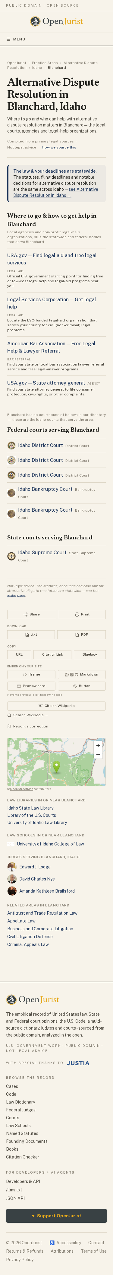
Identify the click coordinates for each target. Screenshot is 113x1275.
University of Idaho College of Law (50, 844)
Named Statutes (22, 1133)
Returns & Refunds (24, 1251)
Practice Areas (45, 63)
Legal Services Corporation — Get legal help (51, 303)
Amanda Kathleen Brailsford (47, 891)
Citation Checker (22, 1157)
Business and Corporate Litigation (40, 928)
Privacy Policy (19, 1259)
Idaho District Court (40, 445)
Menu (19, 39)
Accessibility (65, 1242)
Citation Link (52, 654)
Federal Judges (21, 1109)
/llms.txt (14, 1189)
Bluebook (90, 654)
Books (12, 1149)
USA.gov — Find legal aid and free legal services (52, 259)
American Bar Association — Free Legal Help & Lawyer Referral (51, 347)
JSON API (15, 1198)
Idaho (37, 68)
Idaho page (16, 595)
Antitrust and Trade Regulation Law (42, 913)
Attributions (62, 1251)
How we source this (59, 147)
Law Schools (18, 1125)
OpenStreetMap (21, 789)
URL (19, 654)
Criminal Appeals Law (28, 944)
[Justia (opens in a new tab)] (78, 1063)
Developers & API (23, 1181)
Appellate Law (21, 921)
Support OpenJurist (56, 1215)
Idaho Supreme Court (42, 552)
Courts (12, 1117)
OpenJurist (16, 63)
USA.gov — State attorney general (46, 383)
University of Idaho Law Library (37, 822)
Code (11, 1094)
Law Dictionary (20, 1102)
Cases (12, 1086)
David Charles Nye (37, 879)
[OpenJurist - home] (56, 21)
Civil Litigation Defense (30, 936)
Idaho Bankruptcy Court (45, 489)
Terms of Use (94, 1251)
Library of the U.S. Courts (31, 815)
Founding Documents (27, 1141)
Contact (96, 1242)
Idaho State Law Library (30, 808)
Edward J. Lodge (35, 866)
